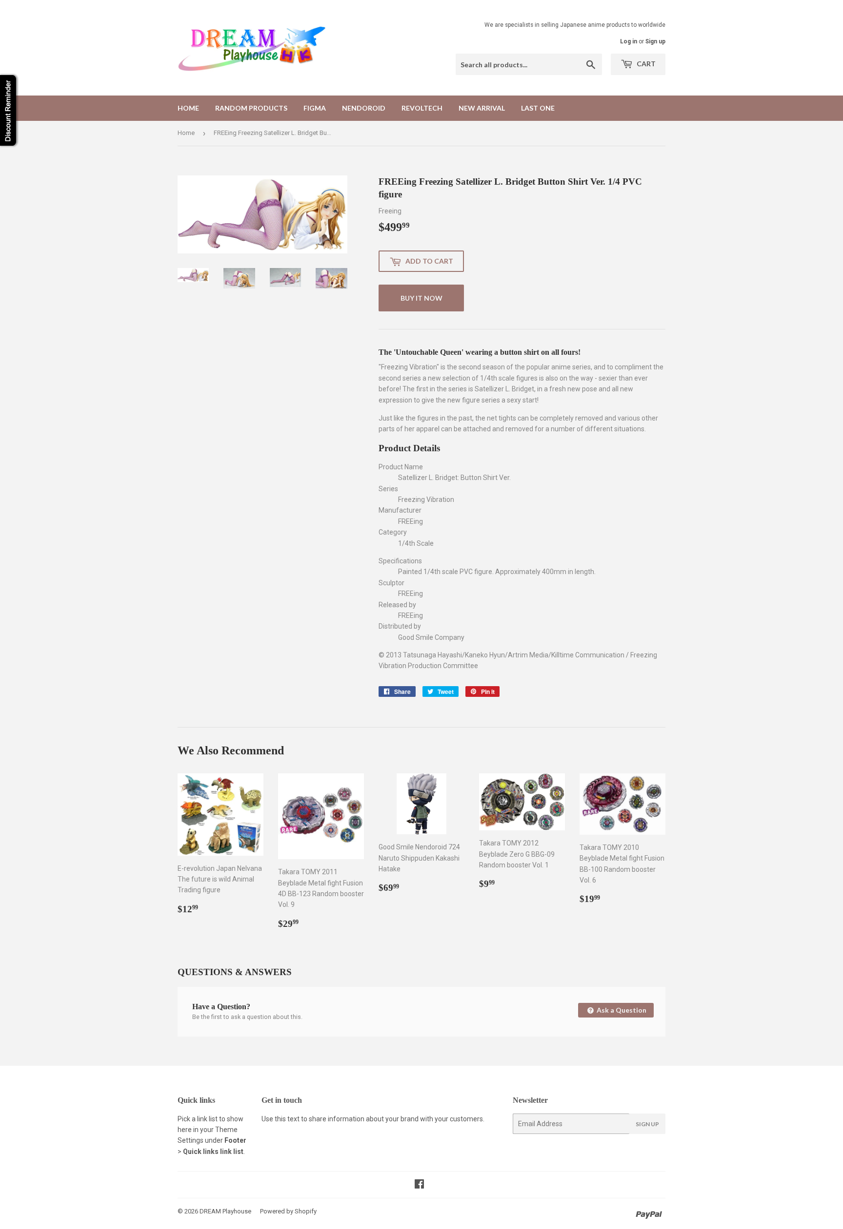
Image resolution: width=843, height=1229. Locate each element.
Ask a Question (620, 1010)
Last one (538, 108)
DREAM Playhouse (225, 1211)
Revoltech (421, 108)
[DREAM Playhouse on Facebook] (419, 1185)
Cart (645, 63)
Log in (628, 41)
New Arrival (482, 108)
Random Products (251, 108)
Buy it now (421, 298)
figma (314, 108)
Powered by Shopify (288, 1211)
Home (188, 108)
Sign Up (647, 1124)
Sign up (655, 41)
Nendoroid (363, 108)
